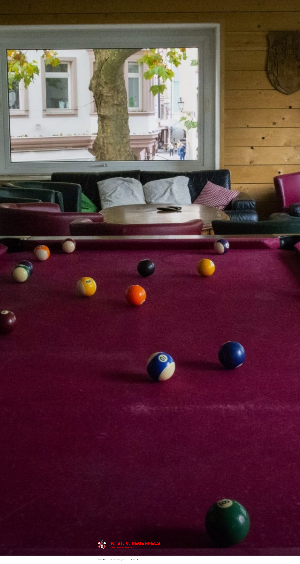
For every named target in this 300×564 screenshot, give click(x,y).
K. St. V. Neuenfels (135, 543)
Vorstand (134, 560)
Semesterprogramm (118, 560)
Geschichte (101, 560)
